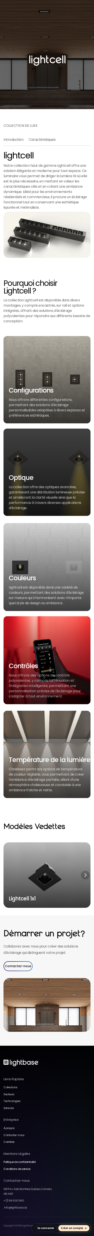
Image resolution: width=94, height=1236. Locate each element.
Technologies (11, 1101)
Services (8, 1108)
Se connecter (45, 1228)
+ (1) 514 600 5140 (13, 1200)
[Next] (85, 875)
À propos (8, 1128)
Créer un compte (72, 1228)
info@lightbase (15, 1207)
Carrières (9, 1142)
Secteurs (8, 1094)
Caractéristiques (42, 139)
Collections (10, 1087)
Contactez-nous (13, 1135)
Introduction (13, 139)
